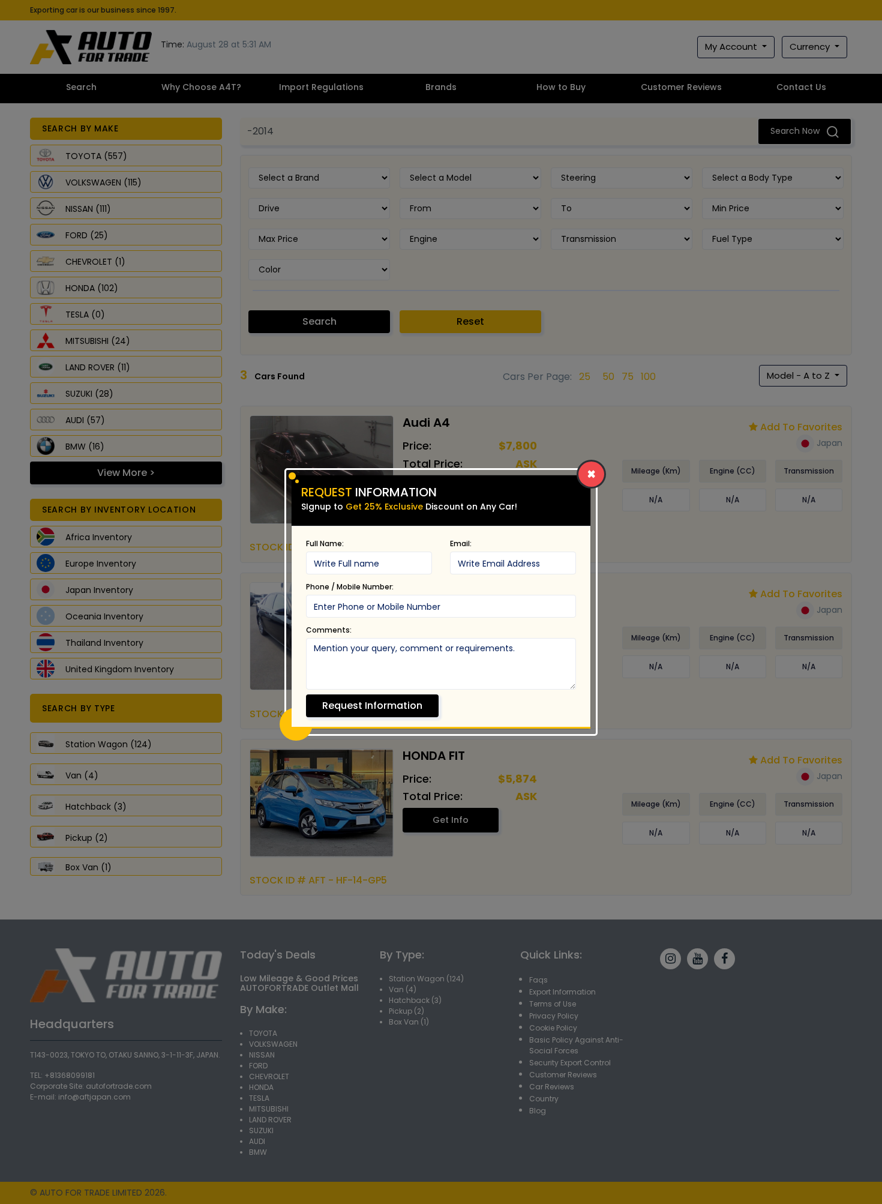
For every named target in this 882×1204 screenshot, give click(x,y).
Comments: (329, 630)
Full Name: (325, 543)
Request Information (372, 705)
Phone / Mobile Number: (350, 587)
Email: (461, 543)
